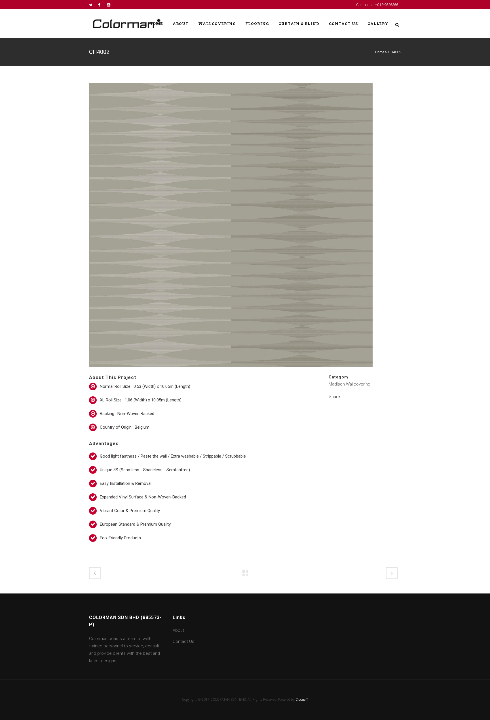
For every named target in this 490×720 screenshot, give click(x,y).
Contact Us (183, 641)
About (178, 630)
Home (379, 52)
